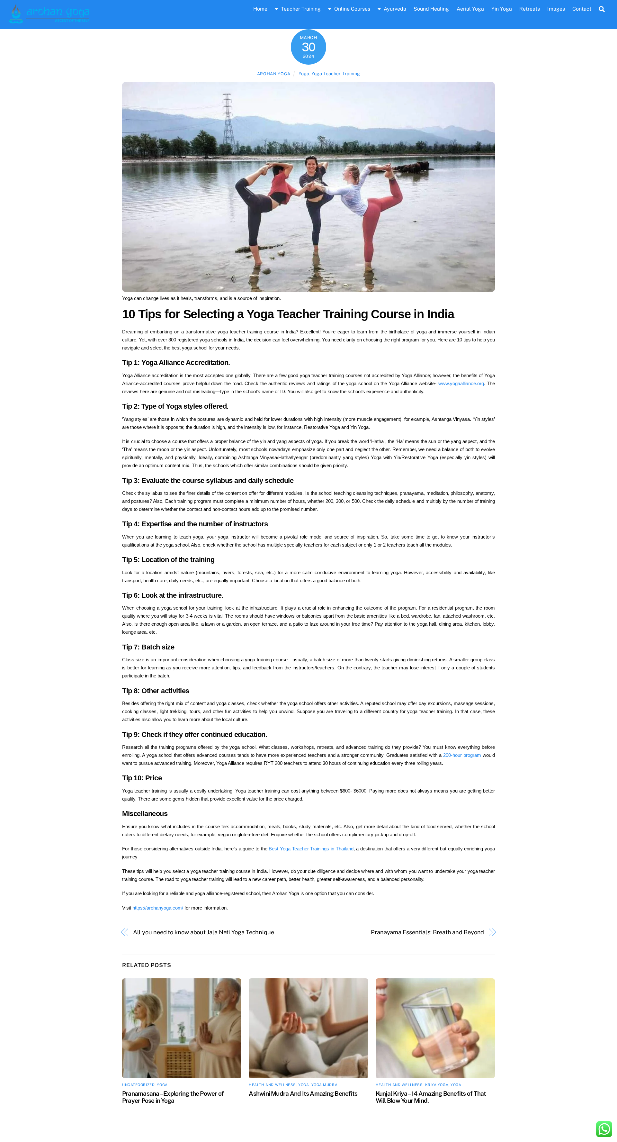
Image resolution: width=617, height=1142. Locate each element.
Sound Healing (431, 9)
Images (556, 9)
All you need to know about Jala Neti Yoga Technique (203, 932)
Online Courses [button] (351, 9)
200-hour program (462, 755)
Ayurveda (394, 9)
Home (260, 9)
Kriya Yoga (437, 1085)
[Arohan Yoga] (49, 20)
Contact (581, 9)
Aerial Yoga (470, 9)
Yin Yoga (501, 9)
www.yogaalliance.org (461, 383)
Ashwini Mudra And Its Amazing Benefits (303, 1093)
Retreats (529, 9)
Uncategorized (138, 1085)
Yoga (304, 73)
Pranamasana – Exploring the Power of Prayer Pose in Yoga (173, 1097)
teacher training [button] (300, 9)
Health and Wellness (272, 1085)
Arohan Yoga (274, 73)
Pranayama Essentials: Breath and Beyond (427, 932)
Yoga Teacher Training (335, 73)
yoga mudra (324, 1085)
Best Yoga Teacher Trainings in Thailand (311, 848)
